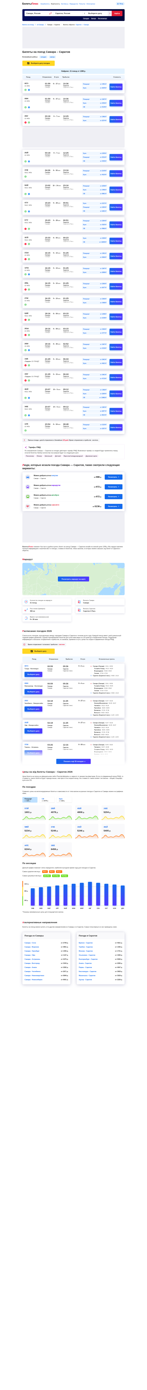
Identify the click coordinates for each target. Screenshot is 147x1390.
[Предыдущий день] (85, 13)
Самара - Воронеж (32, 947)
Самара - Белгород (32, 963)
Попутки (82, 4)
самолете (55, 505)
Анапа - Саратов (85, 963)
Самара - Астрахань (32, 959)
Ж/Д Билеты (55, 4)
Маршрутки (74, 4)
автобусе (55, 495)
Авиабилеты (45, 4)
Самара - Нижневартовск (34, 975)
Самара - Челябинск (33, 971)
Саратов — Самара (82, 24)
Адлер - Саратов (85, 979)
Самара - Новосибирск (33, 979)
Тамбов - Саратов (86, 947)
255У (26, 701)
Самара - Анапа (31, 967)
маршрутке (55, 485)
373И (26, 744)
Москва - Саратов (86, 951)
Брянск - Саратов (86, 943)
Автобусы (64, 4)
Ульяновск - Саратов (87, 955)
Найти (117, 13)
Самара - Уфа (30, 955)
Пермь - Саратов (85, 967)
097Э (26, 666)
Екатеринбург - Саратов (88, 959)
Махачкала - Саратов (87, 975)
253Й (26, 722)
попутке (54, 475)
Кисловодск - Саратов (87, 971)
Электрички (90, 4)
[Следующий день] (110, 13)
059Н (26, 683)
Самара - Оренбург (32, 951)
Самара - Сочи (30, 943)
